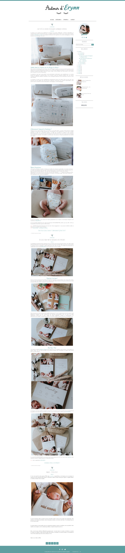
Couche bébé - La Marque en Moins (40, 227)
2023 (79, 51)
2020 (79, 66)
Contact (73, 19)
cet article (51, 476)
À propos (65, 19)
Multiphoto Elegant (43, 349)
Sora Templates (62, 547)
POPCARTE (43, 246)
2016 (79, 70)
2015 (79, 72)
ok (80, 551)
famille (52, 474)
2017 (79, 69)
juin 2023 (81, 53)
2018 (79, 67)
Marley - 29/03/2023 (52, 472)
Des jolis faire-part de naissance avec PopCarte (52, 240)
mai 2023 (81, 54)
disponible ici (38, 220)
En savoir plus (75, 551)
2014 (79, 73)
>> (57, 543)
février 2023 (81, 62)
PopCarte (69, 457)
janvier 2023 (81, 63)
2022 (79, 65)
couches (52, 31)
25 (54, 543)
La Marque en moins (38, 34)
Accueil (52, 19)
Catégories (58, 19)
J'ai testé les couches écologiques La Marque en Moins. (52, 29)
